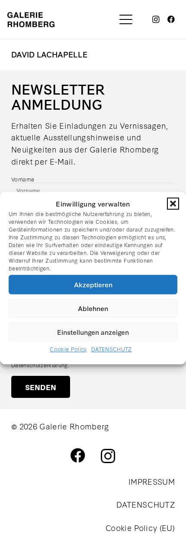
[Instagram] (156, 19)
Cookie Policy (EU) (140, 527)
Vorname (22, 179)
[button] (173, 203)
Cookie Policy (68, 349)
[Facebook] (171, 19)
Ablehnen (93, 308)
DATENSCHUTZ (111, 349)
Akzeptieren (93, 284)
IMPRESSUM (151, 481)
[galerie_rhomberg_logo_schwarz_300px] (30, 19)
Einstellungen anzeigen (93, 332)
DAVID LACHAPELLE (49, 54)
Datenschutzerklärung (39, 365)
